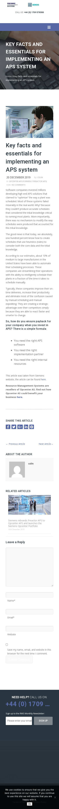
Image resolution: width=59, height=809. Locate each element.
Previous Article (15, 443)
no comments (18, 185)
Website (11, 633)
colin (40, 177)
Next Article (46, 443)
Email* (10, 616)
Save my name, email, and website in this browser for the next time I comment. (29, 648)
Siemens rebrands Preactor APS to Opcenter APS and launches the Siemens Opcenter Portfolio (26, 523)
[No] (55, 797)
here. (44, 379)
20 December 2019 (18, 177)
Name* (11, 599)
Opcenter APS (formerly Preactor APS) (28, 181)
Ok (29, 804)
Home (9, 76)
